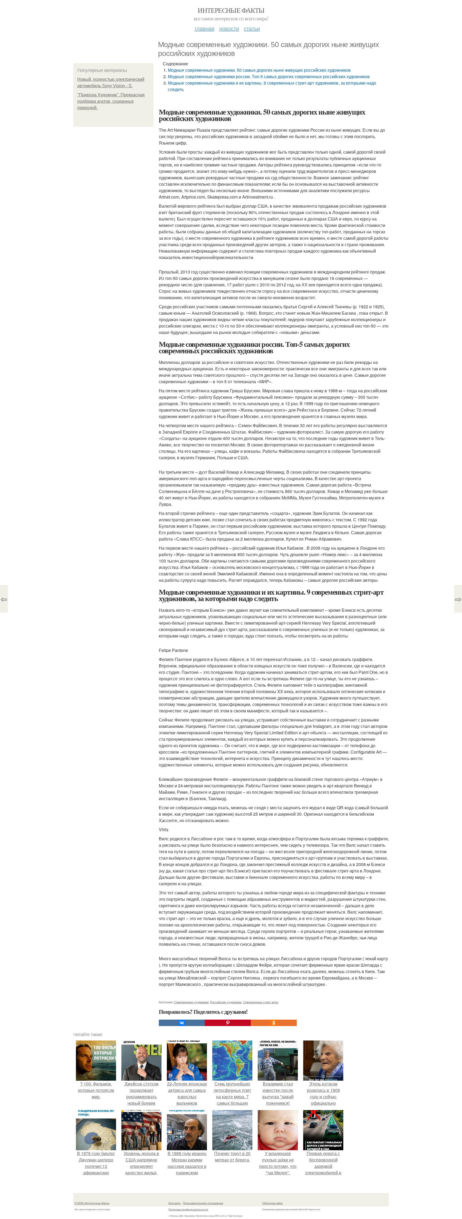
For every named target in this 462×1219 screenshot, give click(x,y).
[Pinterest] (228, 1023)
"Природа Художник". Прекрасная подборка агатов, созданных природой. (111, 101)
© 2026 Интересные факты (92, 1203)
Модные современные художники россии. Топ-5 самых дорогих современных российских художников (269, 76)
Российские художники (225, 1002)
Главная (204, 28)
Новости (229, 28)
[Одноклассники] (274, 1023)
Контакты (174, 1203)
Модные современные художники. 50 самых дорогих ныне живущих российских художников (259, 70)
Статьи (252, 28)
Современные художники (191, 1002)
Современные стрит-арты (260, 1002)
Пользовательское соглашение (203, 1203)
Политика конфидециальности (188, 1209)
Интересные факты (231, 10)
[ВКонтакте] (182, 1023)
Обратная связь (272, 1203)
